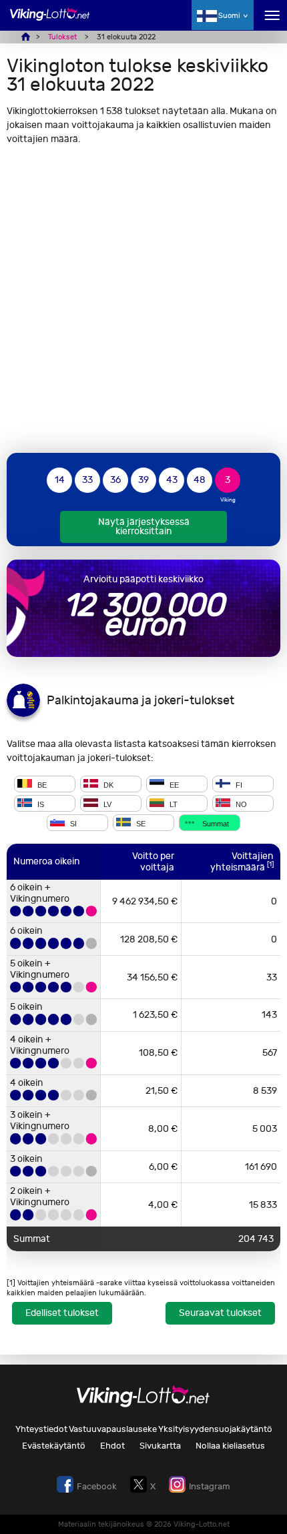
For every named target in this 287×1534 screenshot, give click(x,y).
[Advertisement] (143, 298)
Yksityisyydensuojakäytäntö (215, 1429)
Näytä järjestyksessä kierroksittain (144, 526)
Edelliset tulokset (62, 1313)
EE (173, 785)
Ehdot (112, 1446)
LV (106, 804)
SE (140, 824)
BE (41, 785)
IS (39, 804)
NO (240, 804)
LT (173, 804)
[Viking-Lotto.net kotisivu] (50, 21)
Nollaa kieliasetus (230, 1446)
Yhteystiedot (41, 1429)
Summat (214, 824)
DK (107, 785)
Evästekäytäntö (53, 1446)
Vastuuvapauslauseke (113, 1429)
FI (238, 785)
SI (72, 824)
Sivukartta (160, 1446)
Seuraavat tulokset (220, 1313)
